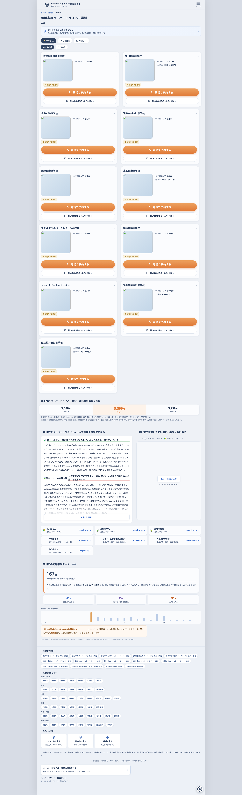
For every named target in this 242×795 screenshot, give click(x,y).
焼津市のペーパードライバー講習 (87, 661)
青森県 (54, 680)
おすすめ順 (47, 47)
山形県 (89, 680)
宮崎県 (89, 725)
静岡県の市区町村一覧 (114, 666)
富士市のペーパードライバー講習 (84, 656)
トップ (43, 12)
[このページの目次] (199, 789)
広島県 (72, 716)
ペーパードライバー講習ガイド (53, 778)
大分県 (80, 725)
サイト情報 (114, 761)
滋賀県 (54, 707)
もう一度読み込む (169, 478)
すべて (50, 41)
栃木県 (54, 689)
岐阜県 (98, 698)
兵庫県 (80, 707)
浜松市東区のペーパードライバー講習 (115, 656)
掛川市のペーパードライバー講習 (116, 661)
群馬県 (63, 689)
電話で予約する (82, 92)
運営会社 (96, 761)
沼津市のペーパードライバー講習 (55, 656)
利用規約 (104, 761)
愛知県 (116, 698)
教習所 (82, 41)
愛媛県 (107, 716)
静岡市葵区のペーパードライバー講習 (147, 656)
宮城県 (72, 680)
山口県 (80, 716)
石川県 (63, 698)
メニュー (198, 6)
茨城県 (45, 689)
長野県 (89, 698)
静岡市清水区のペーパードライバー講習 (181, 656)
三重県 (45, 707)
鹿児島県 (99, 725)
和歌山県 (99, 707)
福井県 (72, 698)
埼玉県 (72, 689)
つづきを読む (86, 517)
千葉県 (80, 689)
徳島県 (89, 716)
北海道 (45, 680)
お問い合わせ (125, 761)
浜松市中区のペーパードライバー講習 (57, 661)
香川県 (98, 716)
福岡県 (45, 725)
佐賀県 (54, 725)
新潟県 (45, 698)
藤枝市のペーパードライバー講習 (146, 661)
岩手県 (63, 680)
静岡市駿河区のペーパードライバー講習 (87, 666)
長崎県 (63, 725)
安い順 (62, 47)
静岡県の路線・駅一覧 (135, 666)
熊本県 (72, 725)
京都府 (63, 707)
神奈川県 (99, 689)
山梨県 (80, 698)
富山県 (54, 698)
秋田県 (80, 680)
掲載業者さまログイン (140, 761)
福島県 (98, 680)
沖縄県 (109, 725)
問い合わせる (82, 101)
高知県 (116, 716)
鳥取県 (45, 716)
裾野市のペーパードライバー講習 (55, 666)
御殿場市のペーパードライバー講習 (175, 661)
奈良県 (89, 707)
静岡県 (50, 12)
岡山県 (63, 716)
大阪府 (72, 707)
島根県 (54, 716)
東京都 (89, 689)
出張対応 (66, 41)
